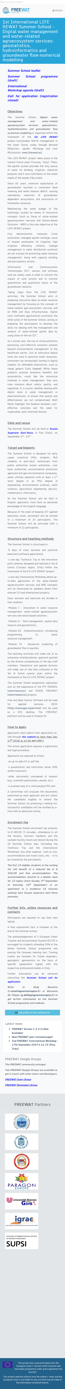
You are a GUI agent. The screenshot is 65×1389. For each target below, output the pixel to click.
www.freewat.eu (17, 695)
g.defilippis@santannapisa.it (37, 995)
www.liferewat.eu (31, 152)
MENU (58, 10)
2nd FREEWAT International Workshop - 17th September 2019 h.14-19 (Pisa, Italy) (35, 1045)
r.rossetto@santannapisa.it (23, 991)
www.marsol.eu (16, 691)
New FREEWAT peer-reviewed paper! (32, 1037)
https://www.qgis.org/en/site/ (24, 708)
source (37, 368)
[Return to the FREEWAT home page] (16, 10)
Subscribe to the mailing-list (34, 1012)
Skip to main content (11, 2)
